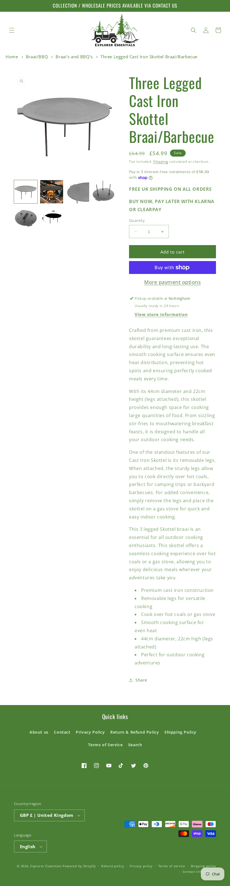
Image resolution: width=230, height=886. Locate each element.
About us (39, 732)
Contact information (199, 871)
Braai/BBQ (37, 56)
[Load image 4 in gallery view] (103, 191)
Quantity (137, 220)
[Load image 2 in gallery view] (51, 191)
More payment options (172, 282)
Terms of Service (105, 744)
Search (135, 744)
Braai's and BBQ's (74, 56)
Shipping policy (203, 866)
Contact (62, 732)
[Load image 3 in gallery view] (77, 191)
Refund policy (112, 866)
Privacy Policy (90, 732)
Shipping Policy (180, 732)
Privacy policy (141, 866)
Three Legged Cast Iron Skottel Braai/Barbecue (148, 56)
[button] (12, 30)
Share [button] (141, 680)
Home (12, 56)
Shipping (160, 161)
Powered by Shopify (79, 866)
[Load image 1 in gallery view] (25, 191)
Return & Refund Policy (134, 732)
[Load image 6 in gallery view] (51, 217)
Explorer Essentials (45, 866)
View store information (161, 314)
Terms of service (171, 866)
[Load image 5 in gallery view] (25, 217)
